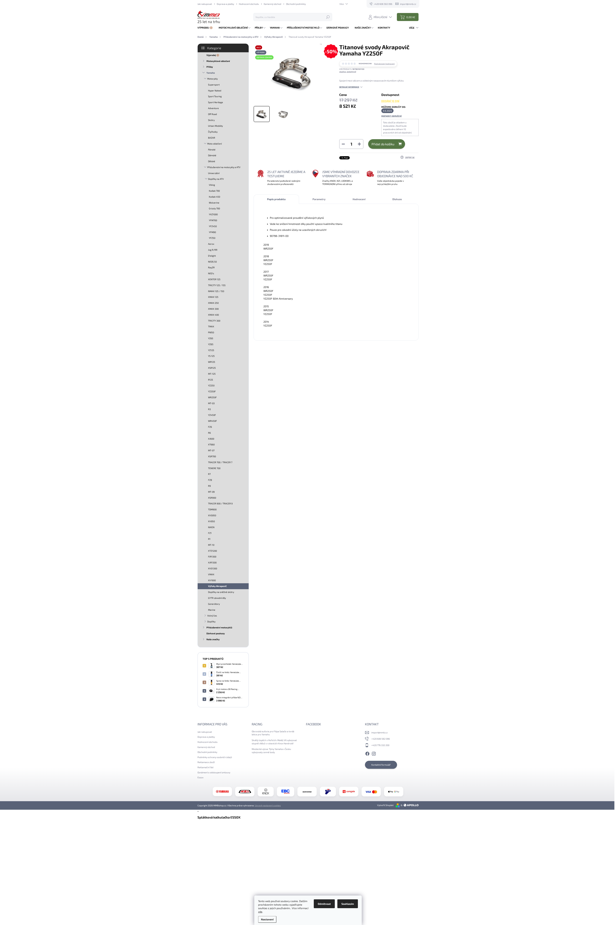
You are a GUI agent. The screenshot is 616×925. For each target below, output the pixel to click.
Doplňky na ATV (216, 179)
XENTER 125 (214, 279)
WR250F (212, 397)
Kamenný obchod (272, 4)
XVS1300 (212, 568)
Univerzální (213, 173)
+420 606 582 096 (380, 738)
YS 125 (211, 356)
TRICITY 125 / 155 (217, 285)
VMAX (211, 574)
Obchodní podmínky (296, 4)
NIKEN (211, 527)
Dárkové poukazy (215, 633)
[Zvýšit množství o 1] (359, 144)
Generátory (214, 604)
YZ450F (212, 415)
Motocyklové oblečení (218, 61)
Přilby (209, 66)
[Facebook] (367, 753)
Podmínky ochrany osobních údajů (214, 757)
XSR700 (212, 456)
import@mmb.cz (379, 732)
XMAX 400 (213, 314)
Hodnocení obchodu (249, 4)
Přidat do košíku (383, 144)
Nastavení (267, 919)
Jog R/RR (212, 249)
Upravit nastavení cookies (268, 805)
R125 (210, 379)
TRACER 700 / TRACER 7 (220, 462)
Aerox (211, 243)
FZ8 (210, 480)
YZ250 (211, 385)
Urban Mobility (215, 125)
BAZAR (211, 137)
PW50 (211, 332)
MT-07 (211, 450)
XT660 (211, 444)
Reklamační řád (205, 767)
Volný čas (212, 615)
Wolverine (214, 202)
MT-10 (211, 544)
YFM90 (212, 232)
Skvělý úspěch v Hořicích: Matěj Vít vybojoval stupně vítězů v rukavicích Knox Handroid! (274, 742)
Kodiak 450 (214, 196)
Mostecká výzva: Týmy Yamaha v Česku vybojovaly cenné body (271, 751)
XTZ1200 (212, 550)
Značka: (347, 72)
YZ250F (212, 391)
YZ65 (210, 338)
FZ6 (210, 426)
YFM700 (213, 220)
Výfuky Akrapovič (217, 586)
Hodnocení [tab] (359, 199)
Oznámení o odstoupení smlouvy (213, 772)
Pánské (211, 149)
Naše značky (213, 639)
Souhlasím (347, 903)
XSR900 (212, 497)
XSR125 (212, 367)
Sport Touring (215, 96)
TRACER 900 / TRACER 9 (220, 503)
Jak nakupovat (204, 4)
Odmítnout (324, 903)
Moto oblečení (214, 143)
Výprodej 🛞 (212, 55)
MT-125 (212, 373)
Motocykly (212, 78)
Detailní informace (349, 87)
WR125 (211, 362)
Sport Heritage (215, 102)
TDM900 (212, 509)
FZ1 (210, 533)
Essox (200, 777)
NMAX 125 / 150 (216, 291)
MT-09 (211, 491)
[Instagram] (373, 753)
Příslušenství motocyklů (219, 627)
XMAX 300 (213, 308)
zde (260, 911)
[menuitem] (206, 27)
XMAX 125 (213, 297)
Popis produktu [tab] (276, 199)
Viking (212, 184)
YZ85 (210, 344)
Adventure (213, 108)
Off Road (212, 114)
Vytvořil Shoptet (385, 805)
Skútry (211, 120)
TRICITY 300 (214, 320)
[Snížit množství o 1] (343, 144)
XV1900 (212, 580)
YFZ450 (213, 226)
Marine (211, 609)
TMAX (211, 326)
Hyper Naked (214, 90)
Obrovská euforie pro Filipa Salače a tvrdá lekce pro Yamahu (273, 733)
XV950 (211, 521)
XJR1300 (212, 562)
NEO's (211, 273)
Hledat (328, 17)
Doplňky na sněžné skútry (221, 592)
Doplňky (211, 621)
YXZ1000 (213, 214)
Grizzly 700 (214, 208)
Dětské (211, 161)
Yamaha (210, 72)
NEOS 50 (212, 261)
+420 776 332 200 (380, 745)
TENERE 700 (214, 468)
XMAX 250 (213, 302)
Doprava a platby (225, 4)
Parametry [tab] (318, 199)
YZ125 (211, 350)
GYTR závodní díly (217, 598)
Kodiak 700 (214, 190)
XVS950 (212, 515)
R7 (209, 474)
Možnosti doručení (391, 116)
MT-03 (211, 403)
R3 (209, 409)
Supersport (214, 84)
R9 (209, 485)
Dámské (212, 155)
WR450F (212, 421)
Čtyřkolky (213, 131)
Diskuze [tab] (397, 199)
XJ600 (211, 438)
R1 (209, 539)
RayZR (211, 267)
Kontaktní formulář (381, 764)
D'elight (212, 255)
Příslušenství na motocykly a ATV (223, 167)
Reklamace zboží (206, 762)
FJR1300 (212, 556)
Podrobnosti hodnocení (384, 64)
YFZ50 (212, 238)
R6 (209, 432)
